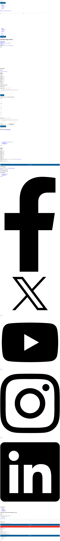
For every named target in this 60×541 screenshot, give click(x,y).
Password (1, 516)
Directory (3, 5)
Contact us (3, 8)
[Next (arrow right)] (1, 540)
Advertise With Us (4, 29)
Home (2, 4)
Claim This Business (30, 164)
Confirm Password (2, 534)
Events (2, 6)
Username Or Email (2, 515)
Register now (30, 535)
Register (2, 538)
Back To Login (2, 527)
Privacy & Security (4, 510)
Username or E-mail (2, 523)
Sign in (2, 33)
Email (1, 88)
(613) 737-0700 (2, 42)
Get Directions (7, 129)
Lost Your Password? (2, 518)
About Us (3, 7)
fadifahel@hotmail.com (4, 143)
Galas (3, 30)
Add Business (3, 36)
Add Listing (3, 2)
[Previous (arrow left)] (0, 540)
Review (1, 123)
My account (3, 508)
